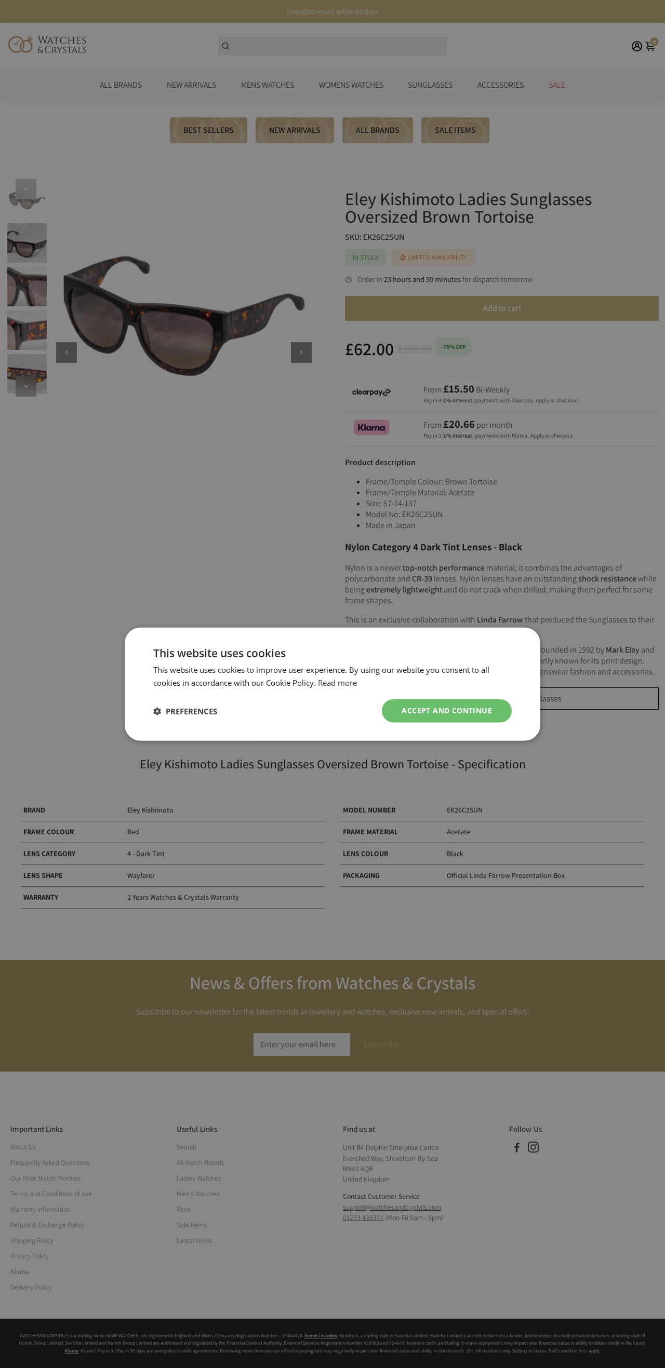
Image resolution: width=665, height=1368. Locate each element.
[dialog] (332, 684)
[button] (185, 710)
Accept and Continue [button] (447, 710)
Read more (337, 682)
